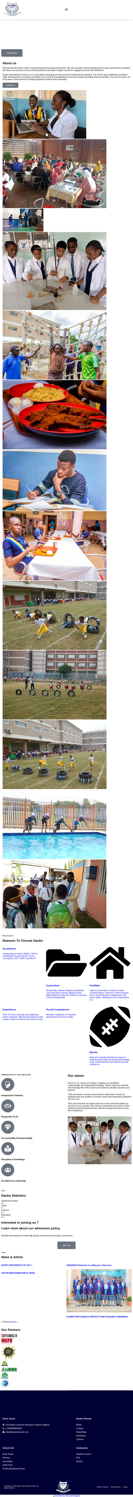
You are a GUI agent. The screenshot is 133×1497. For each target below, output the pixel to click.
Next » (15, 1322)
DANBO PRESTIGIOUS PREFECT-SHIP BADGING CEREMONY (97, 1317)
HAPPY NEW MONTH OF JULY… (17, 1265)
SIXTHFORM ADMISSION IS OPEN (18, 1273)
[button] (66, 9)
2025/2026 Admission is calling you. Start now (88, 1265)
